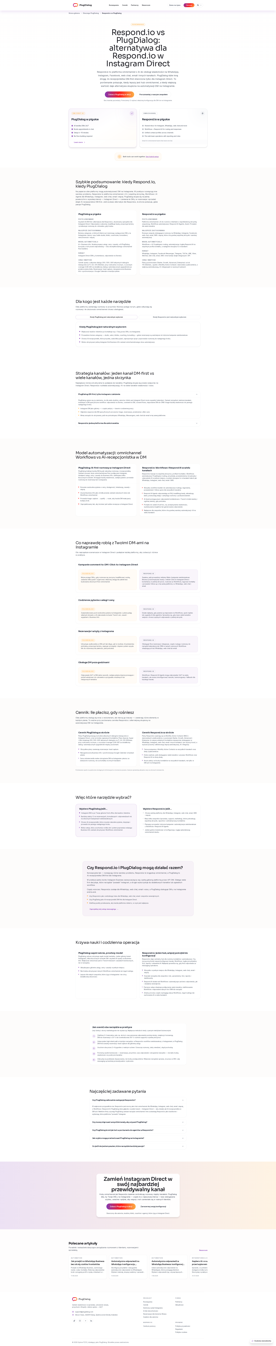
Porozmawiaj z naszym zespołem (153, 94)
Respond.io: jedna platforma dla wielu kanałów (98, 423)
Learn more (78, 142)
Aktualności (179, 1305)
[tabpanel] (138, 334)
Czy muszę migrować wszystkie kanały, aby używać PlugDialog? (119, 1122)
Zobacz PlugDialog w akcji (119, 94)
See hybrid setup (152, 157)
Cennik (125, 5)
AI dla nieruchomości (150, 1311)
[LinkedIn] (91, 1321)
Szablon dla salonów (150, 1317)
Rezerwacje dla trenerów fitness (154, 1314)
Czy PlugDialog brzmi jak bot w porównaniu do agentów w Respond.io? (122, 1130)
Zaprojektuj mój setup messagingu (104, 909)
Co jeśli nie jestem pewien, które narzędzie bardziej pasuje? (118, 1146)
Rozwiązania (114, 5)
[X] (85, 1321)
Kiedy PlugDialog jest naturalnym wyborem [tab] (106, 317)
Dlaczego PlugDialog (91, 13)
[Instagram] (80, 1321)
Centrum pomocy (149, 1326)
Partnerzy (134, 5)
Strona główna (74, 13)
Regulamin (179, 1329)
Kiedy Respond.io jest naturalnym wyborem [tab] (169, 317)
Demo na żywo (174, 5)
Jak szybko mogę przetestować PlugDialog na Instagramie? (118, 1138)
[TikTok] (74, 1321)
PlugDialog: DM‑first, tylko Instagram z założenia (99, 394)
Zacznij (189, 5)
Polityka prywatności (182, 1326)
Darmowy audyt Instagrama (153, 1308)
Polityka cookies (181, 1332)
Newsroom (146, 5)
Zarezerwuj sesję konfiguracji (153, 1206)
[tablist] (138, 317)
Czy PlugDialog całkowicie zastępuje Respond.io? (114, 1100)
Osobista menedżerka (262, 1341)
